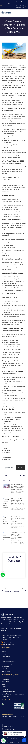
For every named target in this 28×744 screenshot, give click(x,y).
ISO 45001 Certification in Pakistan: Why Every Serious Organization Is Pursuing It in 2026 (17, 487)
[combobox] (9, 467)
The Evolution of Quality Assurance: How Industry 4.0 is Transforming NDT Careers (18, 535)
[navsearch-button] (26, 6)
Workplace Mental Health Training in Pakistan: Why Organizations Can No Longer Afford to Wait (17, 502)
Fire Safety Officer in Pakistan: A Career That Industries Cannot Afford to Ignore (18, 519)
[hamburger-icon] (25, 12)
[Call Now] (3, 575)
